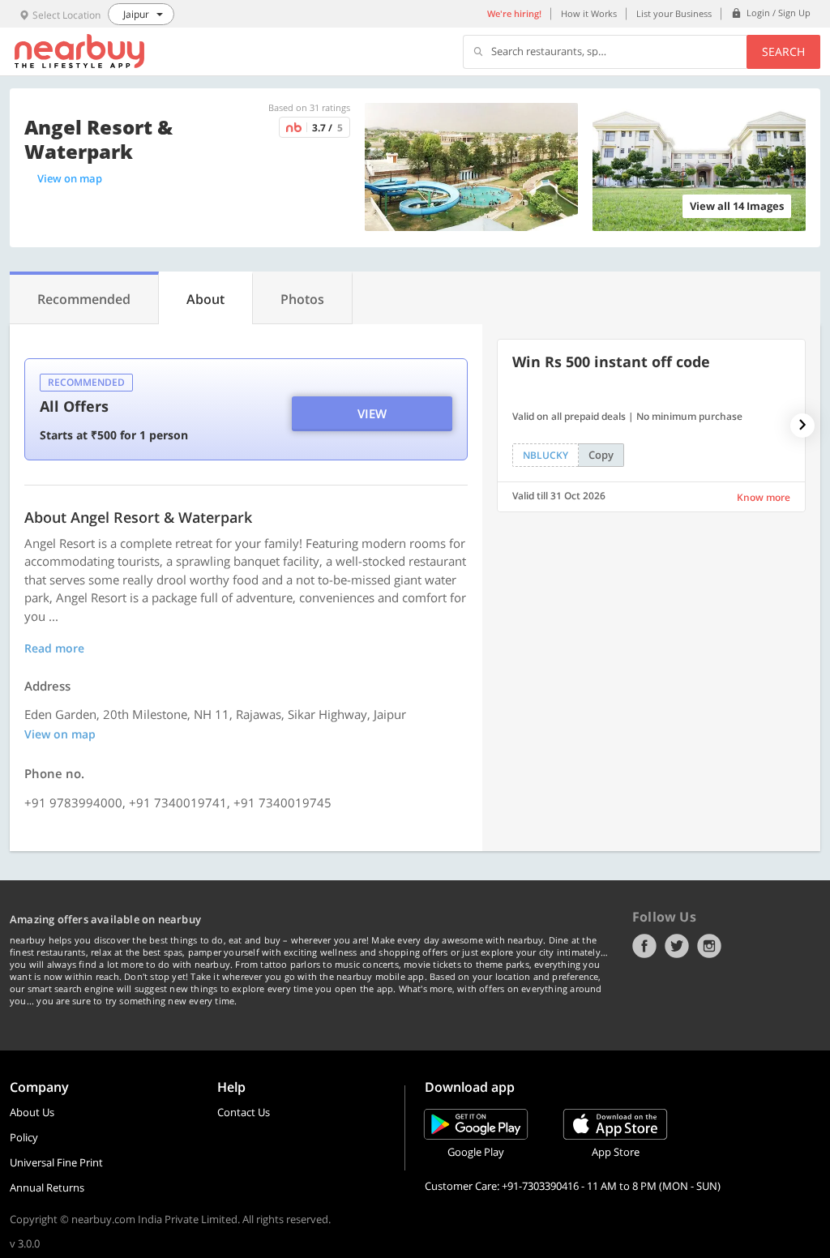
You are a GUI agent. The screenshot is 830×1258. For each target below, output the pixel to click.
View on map (69, 178)
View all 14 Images (737, 206)
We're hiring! (514, 13)
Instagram (709, 946)
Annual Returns (47, 1187)
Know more (763, 497)
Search (783, 51)
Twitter (677, 946)
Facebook (644, 946)
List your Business (674, 13)
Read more (54, 648)
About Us (32, 1112)
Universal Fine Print (56, 1162)
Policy (24, 1137)
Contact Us (243, 1112)
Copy (601, 454)
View (372, 413)
